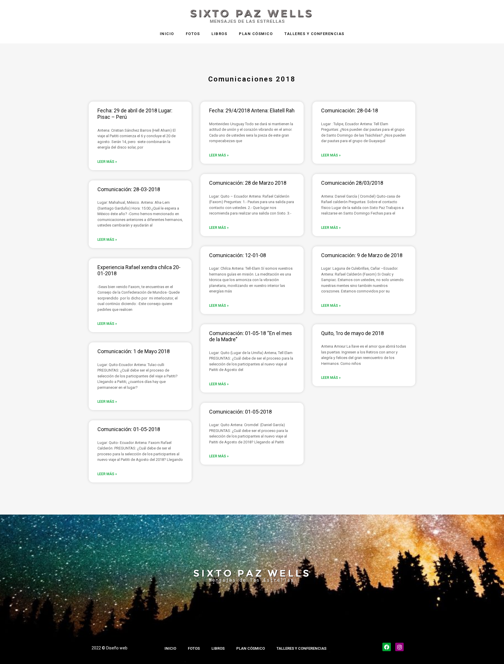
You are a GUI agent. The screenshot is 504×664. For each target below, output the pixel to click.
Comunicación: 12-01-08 (237, 255)
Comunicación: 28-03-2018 (128, 189)
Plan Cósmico (256, 34)
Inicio (167, 34)
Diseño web (116, 648)
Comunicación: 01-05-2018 (128, 429)
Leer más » (107, 162)
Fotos (193, 34)
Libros (219, 34)
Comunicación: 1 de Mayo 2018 (133, 351)
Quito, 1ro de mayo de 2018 (352, 333)
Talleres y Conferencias (314, 34)
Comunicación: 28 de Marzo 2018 (247, 183)
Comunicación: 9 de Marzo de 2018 (361, 255)
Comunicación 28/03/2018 (352, 183)
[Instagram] (399, 647)
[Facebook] (386, 647)
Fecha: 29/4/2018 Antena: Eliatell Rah (252, 110)
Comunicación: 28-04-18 (349, 110)
